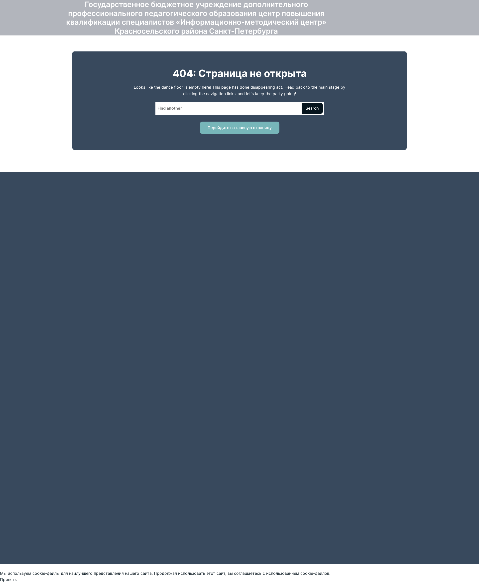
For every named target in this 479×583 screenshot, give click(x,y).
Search (312, 108)
